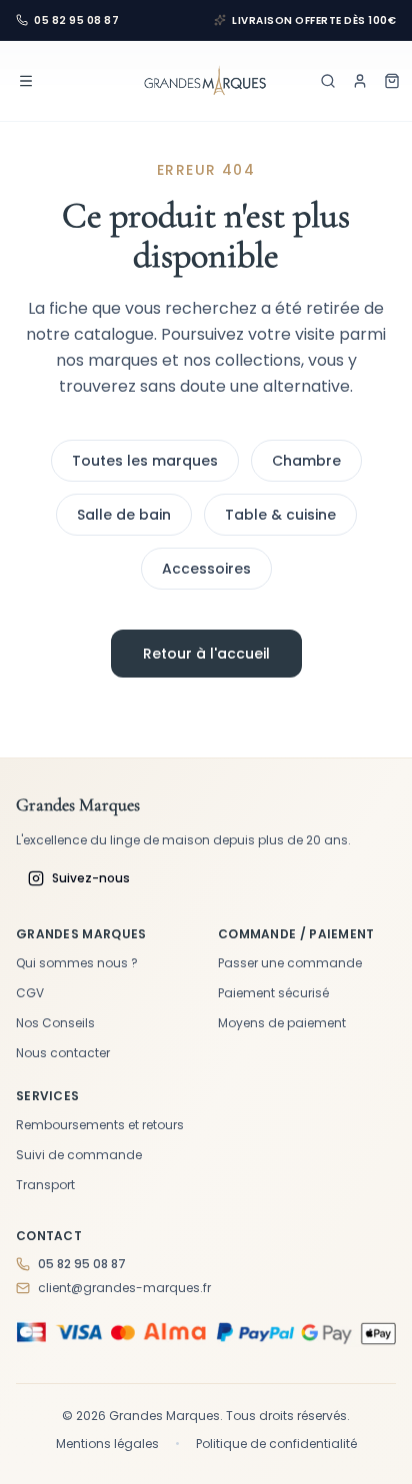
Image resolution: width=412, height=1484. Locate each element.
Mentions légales (107, 1444)
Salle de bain (124, 515)
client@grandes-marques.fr (124, 1288)
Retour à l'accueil (206, 654)
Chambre (306, 461)
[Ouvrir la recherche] (328, 81)
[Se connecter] (360, 81)
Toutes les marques (145, 461)
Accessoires (206, 569)
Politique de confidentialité (276, 1444)
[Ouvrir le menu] (26, 81)
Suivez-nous (91, 877)
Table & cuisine (280, 515)
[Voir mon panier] (392, 81)
